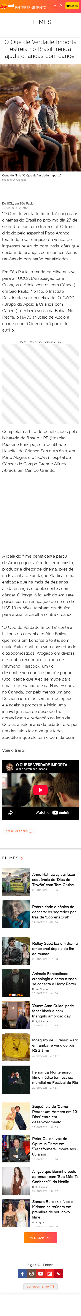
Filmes (40, 22)
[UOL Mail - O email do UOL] (54, 5)
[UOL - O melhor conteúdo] (7, 6)
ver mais (37, 1238)
